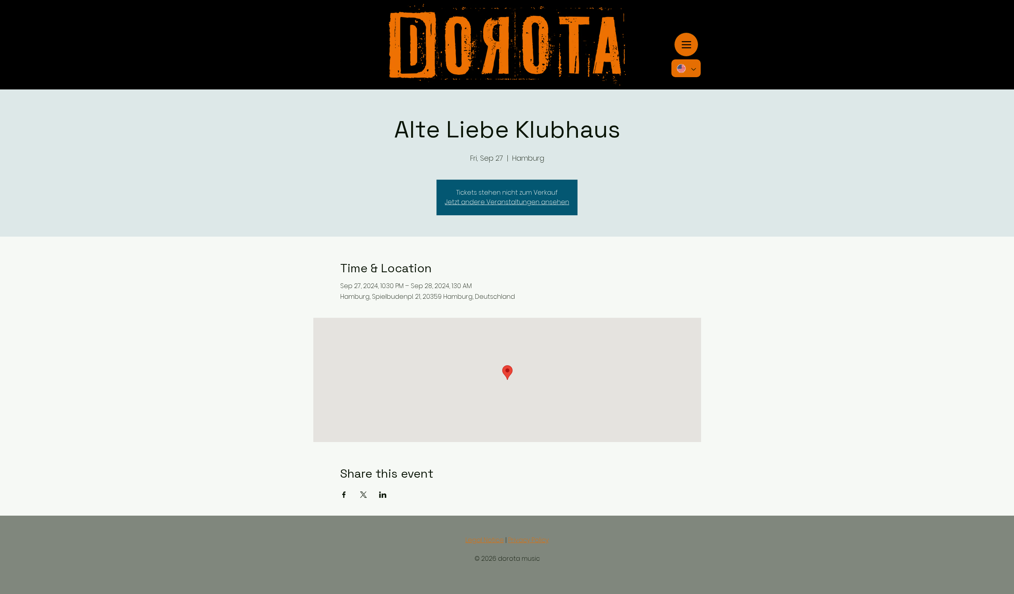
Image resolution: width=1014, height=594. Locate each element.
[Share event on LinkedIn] (383, 495)
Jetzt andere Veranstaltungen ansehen (507, 202)
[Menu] (686, 44)
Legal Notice (484, 540)
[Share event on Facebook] (344, 495)
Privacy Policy (528, 540)
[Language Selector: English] (686, 68)
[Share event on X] (363, 495)
